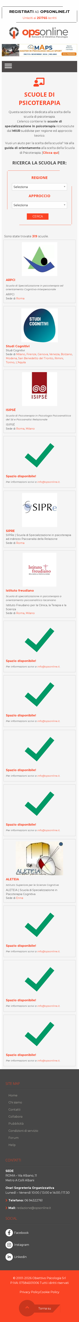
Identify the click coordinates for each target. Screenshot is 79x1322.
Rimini (59, 358)
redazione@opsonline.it (34, 1208)
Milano (20, 354)
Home (12, 1095)
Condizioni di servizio (23, 1131)
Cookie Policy (49, 1292)
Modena (11, 358)
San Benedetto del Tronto (35, 358)
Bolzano (66, 354)
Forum (13, 1138)
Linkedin (20, 1257)
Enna (19, 898)
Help (12, 1145)
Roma (20, 298)
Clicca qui (50, 152)
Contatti (14, 1109)
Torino (10, 362)
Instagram (21, 1245)
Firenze (31, 354)
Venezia (54, 354)
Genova (43, 354)
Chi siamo (15, 1102)
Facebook (21, 1233)
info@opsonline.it (48, 481)
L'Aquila (21, 362)
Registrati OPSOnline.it (39, 11)
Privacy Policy (30, 1292)
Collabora (15, 1116)
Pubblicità (16, 1123)
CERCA (38, 216)
